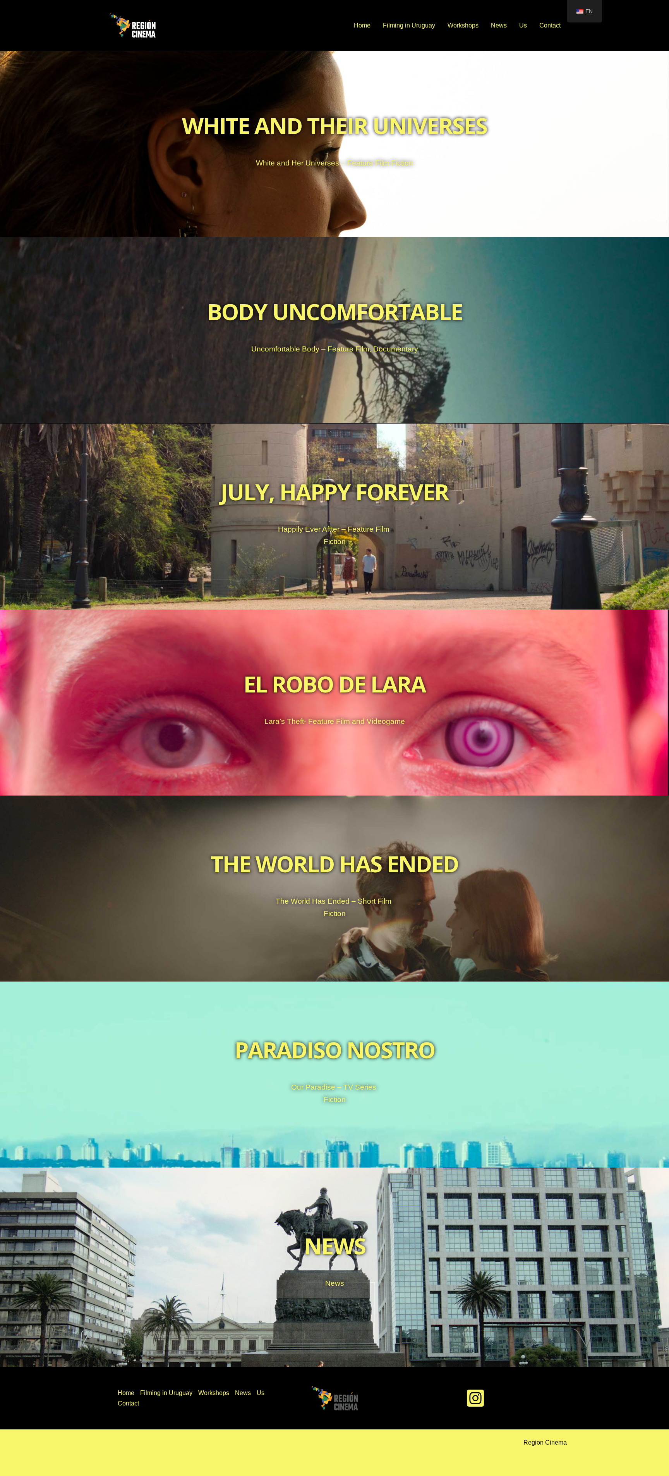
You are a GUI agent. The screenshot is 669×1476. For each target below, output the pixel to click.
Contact (550, 25)
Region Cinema (545, 1442)
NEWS (334, 1245)
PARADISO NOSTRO (335, 1049)
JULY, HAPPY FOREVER (334, 491)
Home (362, 25)
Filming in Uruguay (409, 25)
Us (523, 25)
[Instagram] (475, 1398)
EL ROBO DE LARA (334, 683)
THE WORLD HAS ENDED (334, 863)
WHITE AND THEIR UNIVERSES (334, 125)
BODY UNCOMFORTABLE (334, 311)
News (499, 25)
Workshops (463, 25)
